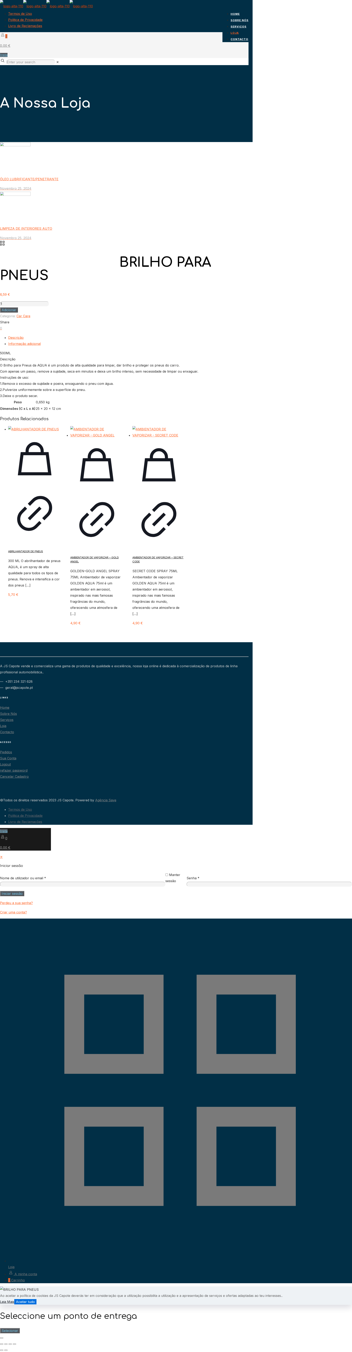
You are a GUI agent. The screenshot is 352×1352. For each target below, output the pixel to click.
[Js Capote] (46, 6)
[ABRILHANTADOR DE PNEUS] (34, 429)
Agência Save (105, 800)
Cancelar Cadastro (14, 776)
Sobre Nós (8, 714)
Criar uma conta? (13, 912)
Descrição (16, 338)
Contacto (7, 732)
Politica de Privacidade (25, 20)
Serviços (6, 720)
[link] (57, 62)
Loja (3, 726)
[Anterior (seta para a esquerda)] (1, 1350)
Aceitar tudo (25, 1302)
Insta (4, 55)
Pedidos (6, 752)
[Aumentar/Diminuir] (1, 1344)
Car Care (23, 316)
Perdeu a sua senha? (16, 903)
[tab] (128, 338)
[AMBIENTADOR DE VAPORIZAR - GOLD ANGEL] (96, 432)
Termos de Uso (20, 14)
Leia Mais (7, 1302)
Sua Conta (8, 758)
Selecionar (10, 1331)
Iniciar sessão (12, 893)
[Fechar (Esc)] (14, 1344)
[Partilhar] (10, 1344)
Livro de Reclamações (25, 26)
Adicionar (9, 310)
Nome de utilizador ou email (23, 878)
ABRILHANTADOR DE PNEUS (25, 551)
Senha (193, 878)
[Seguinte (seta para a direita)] (6, 1350)
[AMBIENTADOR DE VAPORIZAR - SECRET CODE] (158, 432)
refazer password (14, 770)
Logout (5, 764)
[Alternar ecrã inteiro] (6, 1344)
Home (4, 708)
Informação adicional (24, 344)
